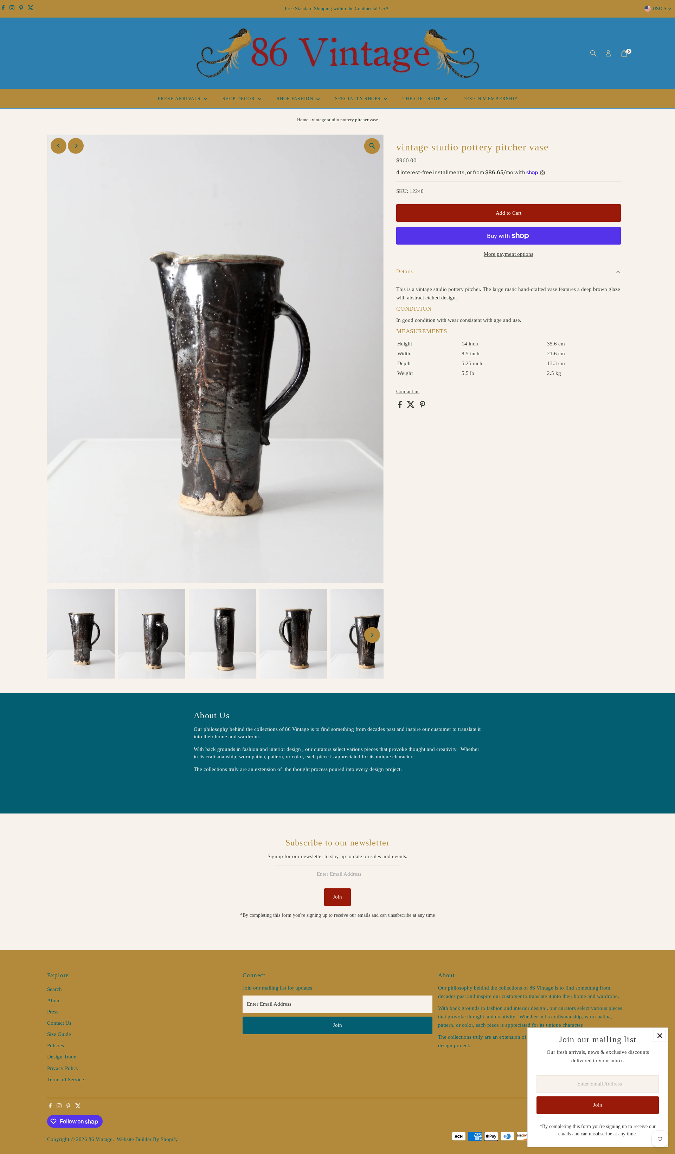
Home (302, 119)
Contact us (407, 391)
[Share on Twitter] (411, 406)
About (54, 1000)
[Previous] (58, 146)
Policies (55, 1045)
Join (337, 897)
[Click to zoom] (372, 146)
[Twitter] (30, 8)
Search (54, 989)
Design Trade (61, 1056)
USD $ (659, 8)
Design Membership (489, 98)
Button (208, 787)
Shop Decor (239, 98)
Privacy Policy (63, 1068)
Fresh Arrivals (180, 98)
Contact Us (59, 1023)
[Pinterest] (21, 8)
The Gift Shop (422, 98)
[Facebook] (3, 8)
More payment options (508, 254)
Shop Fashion (296, 98)
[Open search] (593, 53)
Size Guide (59, 1034)
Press (52, 1011)
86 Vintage (100, 1139)
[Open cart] (624, 53)
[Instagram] (12, 8)
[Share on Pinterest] (422, 406)
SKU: (402, 191)
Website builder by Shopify (147, 1139)
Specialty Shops (358, 98)
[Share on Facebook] (400, 406)
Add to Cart (508, 213)
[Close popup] (660, 1036)
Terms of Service (65, 1079)
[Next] (76, 146)
